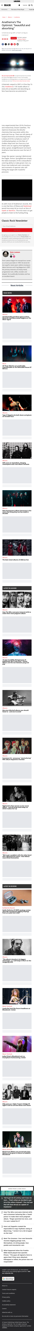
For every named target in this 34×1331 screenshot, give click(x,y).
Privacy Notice (24, 236)
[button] (2, 5)
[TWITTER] (11, 256)
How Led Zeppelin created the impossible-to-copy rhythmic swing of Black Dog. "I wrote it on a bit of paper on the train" (18, 1230)
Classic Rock (21, 39)
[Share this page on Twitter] (6, 44)
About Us (4, 1286)
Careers (4, 1308)
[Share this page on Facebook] (3, 44)
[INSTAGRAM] (14, 256)
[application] (17, 187)
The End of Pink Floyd (17, 9)
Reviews (13, 38)
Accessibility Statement (9, 1305)
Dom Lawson (23, 37)
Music (3, 17)
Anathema (17, 17)
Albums (10, 17)
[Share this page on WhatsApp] (9, 44)
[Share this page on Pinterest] (12, 44)
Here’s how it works (16, 50)
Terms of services (22, 235)
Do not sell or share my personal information (15, 1316)
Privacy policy (6, 1297)
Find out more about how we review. (21, 81)
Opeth (4, 210)
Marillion (12, 210)
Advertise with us (7, 1312)
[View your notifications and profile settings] (19, 5)
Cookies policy (6, 1301)
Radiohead (27, 206)
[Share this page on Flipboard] (15, 44)
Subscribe (25, 5)
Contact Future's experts (9, 1289)
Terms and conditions (8, 1293)
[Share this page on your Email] (18, 44)
